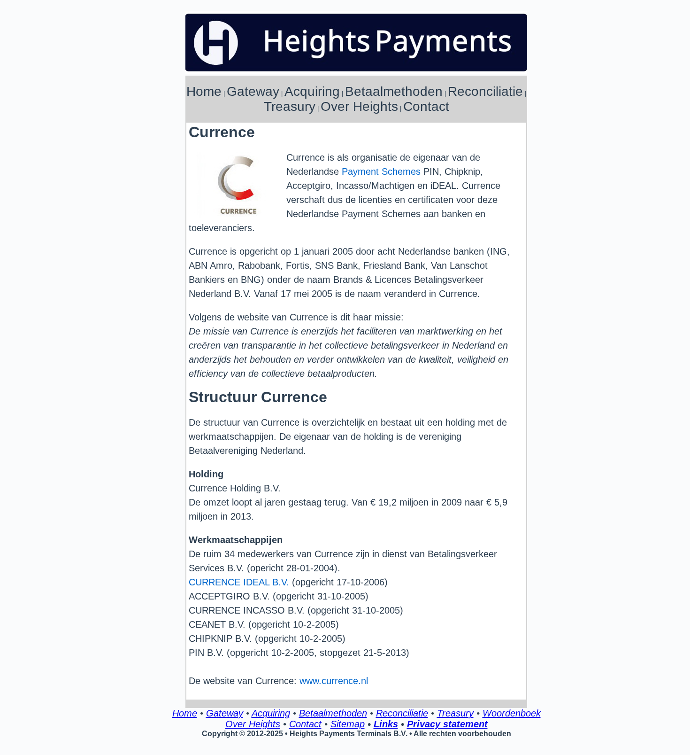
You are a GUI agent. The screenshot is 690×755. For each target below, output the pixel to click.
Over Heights (359, 106)
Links (386, 724)
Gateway (253, 91)
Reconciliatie (485, 91)
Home (204, 91)
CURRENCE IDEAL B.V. (239, 582)
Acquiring (312, 91)
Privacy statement (447, 724)
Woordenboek (512, 713)
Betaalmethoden (394, 91)
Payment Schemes (381, 171)
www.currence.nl (333, 681)
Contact (426, 106)
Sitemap (347, 724)
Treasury (289, 106)
